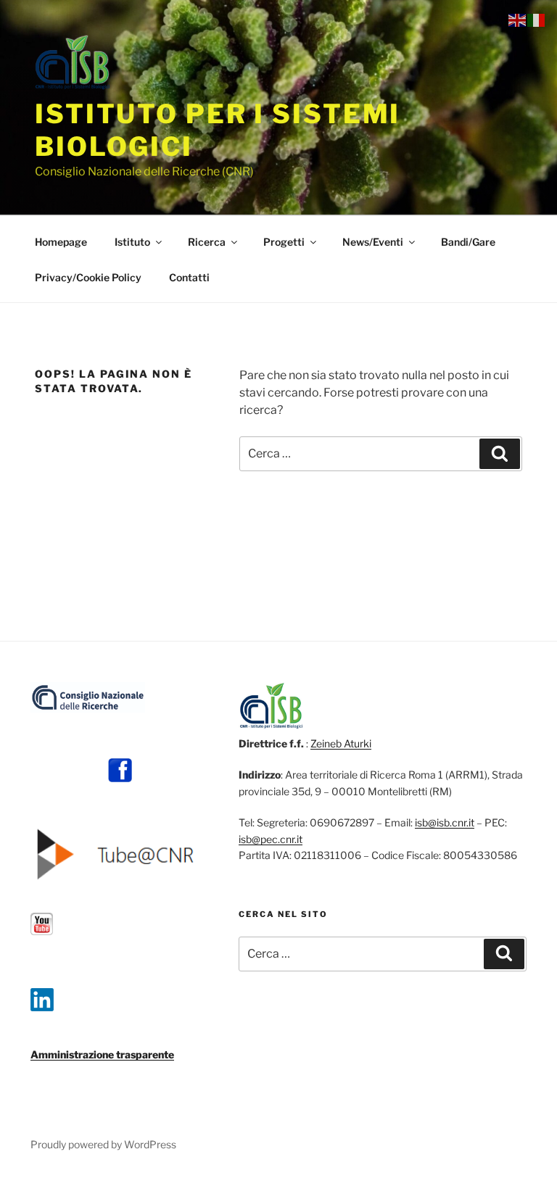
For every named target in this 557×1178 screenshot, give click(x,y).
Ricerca (207, 242)
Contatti (189, 277)
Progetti (284, 242)
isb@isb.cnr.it (444, 822)
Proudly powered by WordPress (103, 1144)
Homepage (61, 242)
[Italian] (536, 19)
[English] (517, 19)
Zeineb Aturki (340, 743)
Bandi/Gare (468, 242)
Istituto (132, 242)
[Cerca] (499, 454)
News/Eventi (372, 242)
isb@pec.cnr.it (270, 839)
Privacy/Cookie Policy (88, 277)
